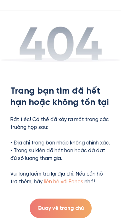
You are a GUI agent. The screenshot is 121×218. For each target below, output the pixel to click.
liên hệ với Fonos (63, 181)
